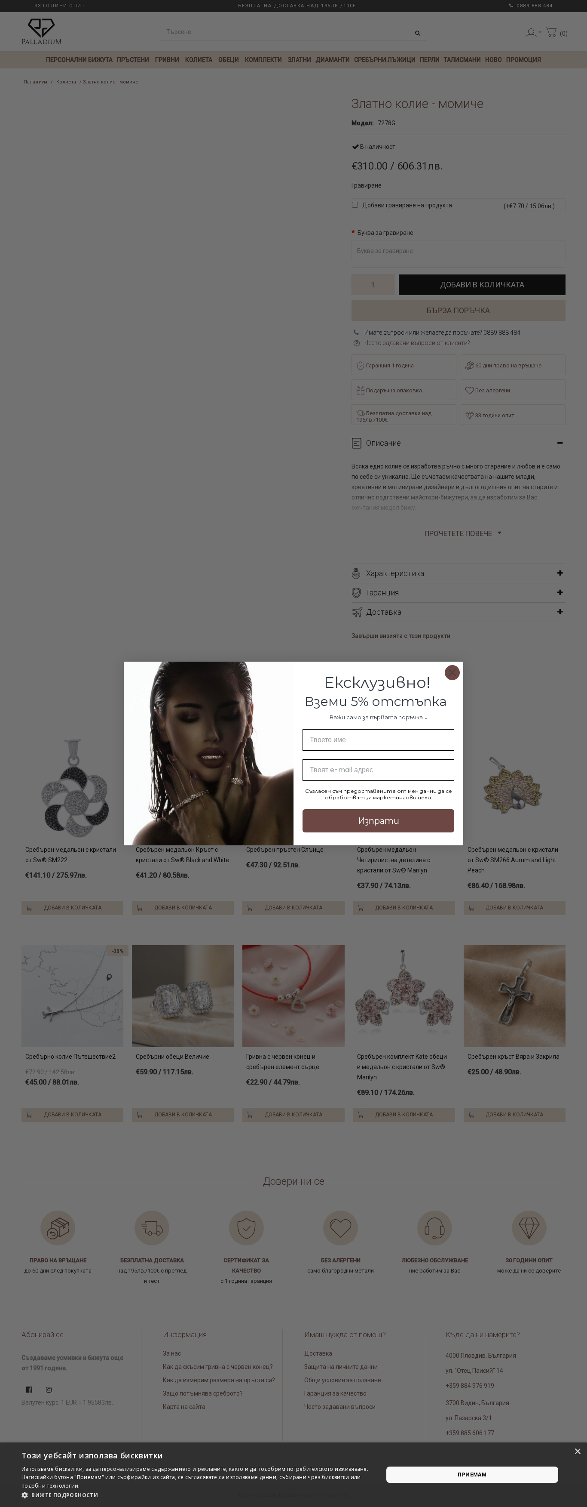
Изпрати (378, 821)
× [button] (577, 1451)
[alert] (293, 1474)
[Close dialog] (452, 672)
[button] (196, 1495)
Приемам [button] (472, 1474)
